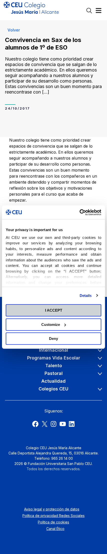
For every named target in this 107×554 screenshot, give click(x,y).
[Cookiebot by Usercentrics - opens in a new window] (79, 212)
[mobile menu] (99, 12)
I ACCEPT (53, 310)
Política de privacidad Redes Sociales (53, 515)
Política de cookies (53, 522)
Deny (53, 338)
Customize (50, 324)
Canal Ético (55, 528)
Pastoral (54, 373)
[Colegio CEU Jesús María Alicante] (31, 10)
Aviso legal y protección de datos (51, 509)
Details (86, 295)
